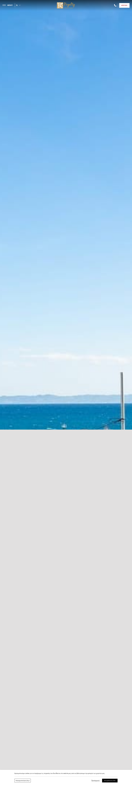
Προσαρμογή (95, 780)
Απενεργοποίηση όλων (23, 780)
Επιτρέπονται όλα (110, 780)
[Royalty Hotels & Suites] (66, 5)
